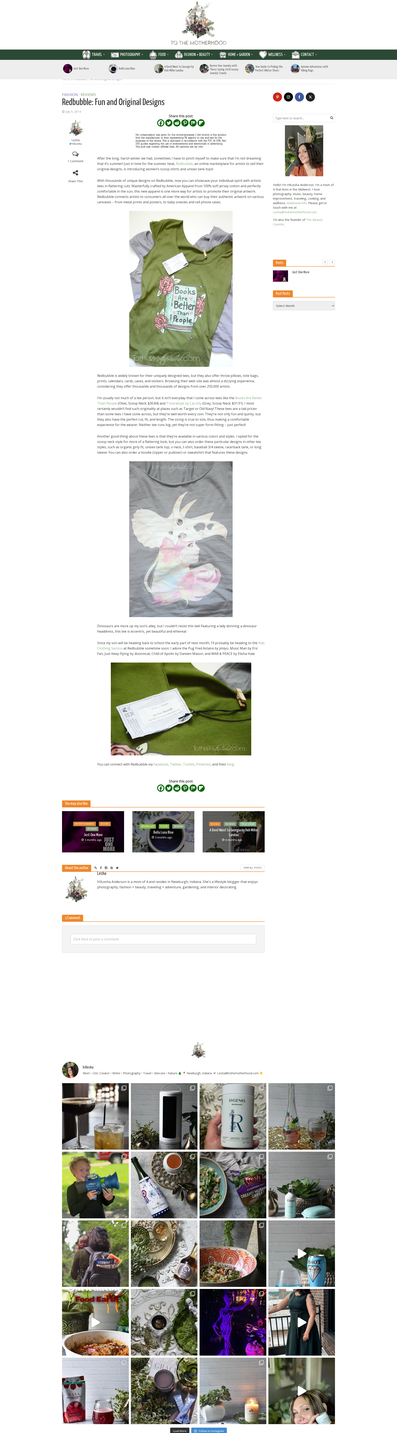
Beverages (147, 826)
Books (215, 824)
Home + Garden (239, 55)
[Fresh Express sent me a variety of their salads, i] (233, 1253)
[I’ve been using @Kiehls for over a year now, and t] (301, 1391)
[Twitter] (168, 123)
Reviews (88, 94)
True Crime (248, 824)
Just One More (81, 68)
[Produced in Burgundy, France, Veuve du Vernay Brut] (164, 1185)
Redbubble (184, 163)
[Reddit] (177, 123)
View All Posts (252, 867)
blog (230, 764)
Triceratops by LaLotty (184, 403)
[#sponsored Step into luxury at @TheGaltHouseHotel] (301, 1322)
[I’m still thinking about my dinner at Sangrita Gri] (95, 1116)
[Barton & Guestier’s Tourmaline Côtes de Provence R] (301, 1116)
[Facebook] (160, 123)
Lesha (76, 140)
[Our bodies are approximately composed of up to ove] (95, 1391)
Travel (97, 55)
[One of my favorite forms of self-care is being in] (301, 1185)
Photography (130, 55)
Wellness (275, 55)
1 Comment (76, 161)
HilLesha (77, 144)
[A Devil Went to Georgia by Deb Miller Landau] (158, 68)
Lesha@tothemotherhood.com (295, 212)
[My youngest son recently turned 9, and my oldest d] (95, 1185)
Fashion (70, 94)
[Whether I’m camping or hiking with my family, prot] (95, 1253)
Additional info (297, 203)
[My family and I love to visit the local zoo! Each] (233, 1322)
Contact (307, 55)
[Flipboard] (201, 123)
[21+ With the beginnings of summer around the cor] (164, 1253)
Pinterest (203, 764)
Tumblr (189, 764)
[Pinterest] (185, 123)
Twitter (175, 764)
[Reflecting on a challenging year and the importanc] (164, 1391)
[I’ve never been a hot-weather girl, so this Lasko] (164, 1116)
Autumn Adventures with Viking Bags (314, 68)
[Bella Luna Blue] (113, 68)
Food (162, 55)
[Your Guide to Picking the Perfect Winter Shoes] (249, 68)
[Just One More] (67, 68)
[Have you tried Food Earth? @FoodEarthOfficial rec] (95, 1322)
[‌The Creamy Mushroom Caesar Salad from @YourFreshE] (233, 1185)
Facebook (160, 764)
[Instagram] (288, 97)
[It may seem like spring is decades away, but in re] (164, 1322)
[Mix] (193, 123)
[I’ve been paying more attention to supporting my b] (233, 1116)
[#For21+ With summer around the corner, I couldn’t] (301, 1253)
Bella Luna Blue (127, 68)
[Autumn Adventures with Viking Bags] (295, 68)
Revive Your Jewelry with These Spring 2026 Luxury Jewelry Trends (224, 69)
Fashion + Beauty (197, 55)
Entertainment (84, 824)
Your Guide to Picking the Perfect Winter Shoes (269, 68)
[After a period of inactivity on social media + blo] (233, 1391)
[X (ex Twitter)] (310, 97)
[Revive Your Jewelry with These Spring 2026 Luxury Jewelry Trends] (204, 68)
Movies (104, 824)
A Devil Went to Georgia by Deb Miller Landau (179, 68)
